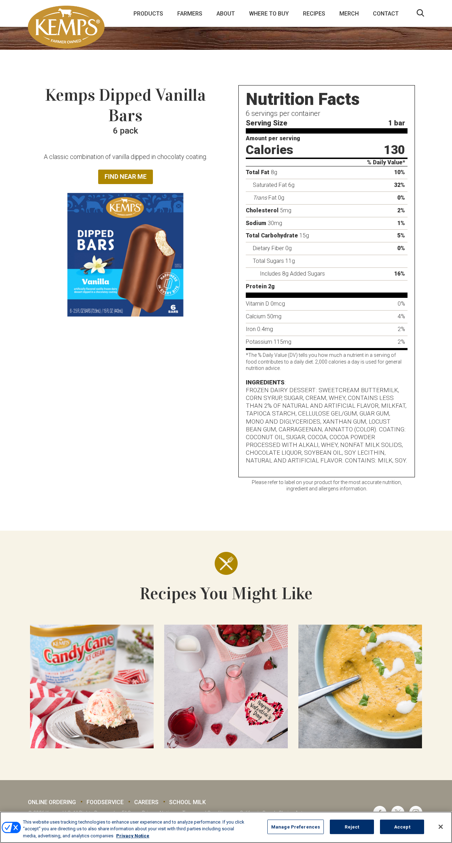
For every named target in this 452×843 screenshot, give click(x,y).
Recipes (314, 13)
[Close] (440, 827)
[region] (226, 827)
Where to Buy (269, 13)
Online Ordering (52, 802)
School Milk (187, 802)
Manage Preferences (295, 826)
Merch (349, 13)
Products (148, 13)
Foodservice (105, 802)
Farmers (189, 13)
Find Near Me (126, 176)
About (225, 13)
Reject (352, 826)
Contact (386, 13)
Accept (402, 826)
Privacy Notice (132, 835)
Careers (146, 802)
